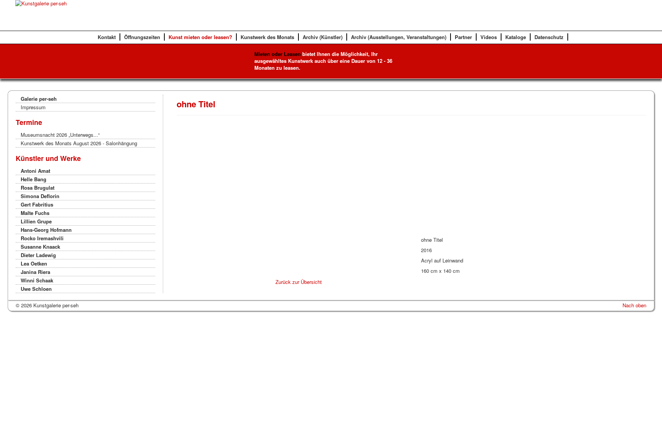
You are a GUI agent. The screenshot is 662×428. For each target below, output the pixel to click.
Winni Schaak (37, 280)
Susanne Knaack (40, 246)
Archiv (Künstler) (322, 37)
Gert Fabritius (37, 204)
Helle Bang (33, 179)
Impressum (33, 107)
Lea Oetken (34, 263)
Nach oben (634, 305)
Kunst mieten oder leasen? (200, 37)
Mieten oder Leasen (277, 53)
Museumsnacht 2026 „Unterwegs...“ (60, 134)
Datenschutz (549, 37)
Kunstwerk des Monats (267, 37)
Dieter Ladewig (38, 255)
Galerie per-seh (39, 98)
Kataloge (515, 37)
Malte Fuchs (35, 212)
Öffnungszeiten (142, 37)
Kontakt (107, 37)
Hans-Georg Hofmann (46, 229)
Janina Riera (35, 271)
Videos (488, 37)
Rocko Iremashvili (42, 238)
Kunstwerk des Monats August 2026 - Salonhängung (79, 143)
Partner (463, 37)
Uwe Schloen (36, 288)
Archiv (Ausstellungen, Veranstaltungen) (398, 37)
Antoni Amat (35, 170)
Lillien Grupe (36, 221)
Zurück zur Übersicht (298, 281)
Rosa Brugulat (37, 187)
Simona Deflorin (40, 196)
